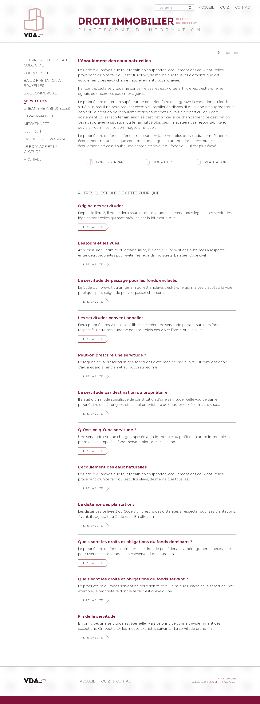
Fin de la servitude (97, 616)
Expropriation (38, 116)
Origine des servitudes (101, 206)
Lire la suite (93, 227)
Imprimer (230, 52)
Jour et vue (165, 162)
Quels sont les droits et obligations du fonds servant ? (133, 579)
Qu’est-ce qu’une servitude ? (107, 430)
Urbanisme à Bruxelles (47, 108)
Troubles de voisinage (46, 139)
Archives (32, 159)
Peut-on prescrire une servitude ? (112, 355)
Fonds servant (111, 162)
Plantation (215, 162)
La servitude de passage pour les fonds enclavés (127, 280)
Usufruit (32, 131)
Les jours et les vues (98, 243)
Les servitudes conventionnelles (111, 318)
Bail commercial (40, 93)
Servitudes (35, 101)
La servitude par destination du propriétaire (122, 392)
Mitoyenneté (36, 124)
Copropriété (36, 73)
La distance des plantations (106, 504)
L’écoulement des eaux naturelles (112, 467)
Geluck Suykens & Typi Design (220, 682)
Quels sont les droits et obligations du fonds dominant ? (135, 541)
